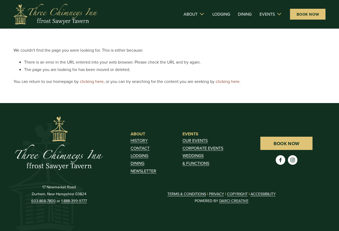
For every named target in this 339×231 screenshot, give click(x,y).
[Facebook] (280, 160)
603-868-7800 (43, 200)
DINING (245, 14)
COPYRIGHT (237, 194)
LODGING (221, 14)
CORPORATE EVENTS (202, 148)
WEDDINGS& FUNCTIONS (195, 159)
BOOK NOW (308, 14)
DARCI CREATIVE (233, 200)
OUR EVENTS (195, 140)
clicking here (92, 81)
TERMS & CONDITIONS (186, 194)
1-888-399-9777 (74, 200)
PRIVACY (216, 194)
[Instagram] (292, 160)
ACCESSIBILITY (263, 194)
